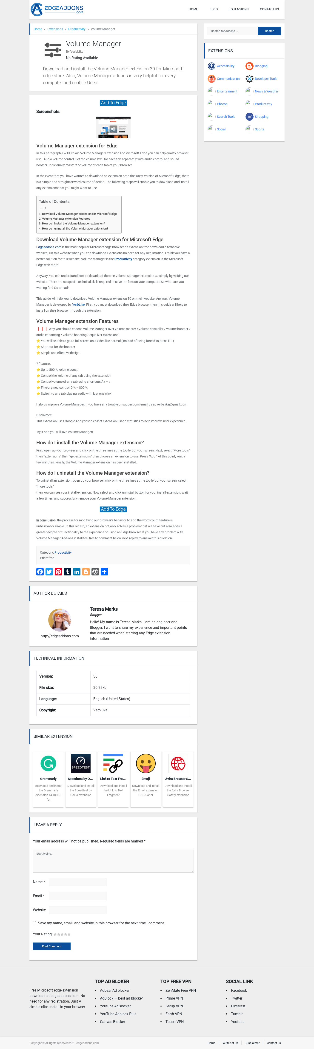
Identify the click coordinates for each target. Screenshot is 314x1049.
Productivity (77, 29)
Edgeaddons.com (48, 247)
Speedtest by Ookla (82, 779)
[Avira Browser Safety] (178, 762)
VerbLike (78, 304)
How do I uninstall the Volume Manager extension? (75, 228)
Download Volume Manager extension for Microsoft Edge (79, 214)
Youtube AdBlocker (115, 1006)
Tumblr (237, 1014)
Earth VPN (174, 1014)
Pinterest (238, 1006)
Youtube (237, 1022)
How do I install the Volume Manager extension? (73, 223)
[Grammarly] (48, 762)
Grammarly (48, 779)
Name (39, 882)
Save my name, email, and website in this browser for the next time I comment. (101, 923)
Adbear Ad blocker (114, 990)
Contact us (269, 9)
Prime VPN (174, 998)
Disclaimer (252, 1043)
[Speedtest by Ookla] (81, 762)
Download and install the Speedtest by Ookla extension (80, 790)
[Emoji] (146, 762)
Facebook (239, 990)
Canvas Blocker (112, 1022)
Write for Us (230, 1043)
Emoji (146, 779)
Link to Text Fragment (116, 779)
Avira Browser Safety (180, 779)
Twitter (236, 998)
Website (39, 910)
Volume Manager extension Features (66, 218)
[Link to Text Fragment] (113, 762)
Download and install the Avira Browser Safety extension (178, 790)
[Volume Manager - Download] (113, 103)
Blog (213, 9)
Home (193, 9)
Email (39, 896)
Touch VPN (175, 1022)
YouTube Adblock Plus (118, 1014)
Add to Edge (48, 804)
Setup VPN (174, 1006)
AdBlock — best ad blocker (121, 998)
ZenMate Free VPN (181, 990)
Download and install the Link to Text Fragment (113, 790)
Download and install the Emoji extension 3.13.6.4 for (145, 790)
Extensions (238, 9)
